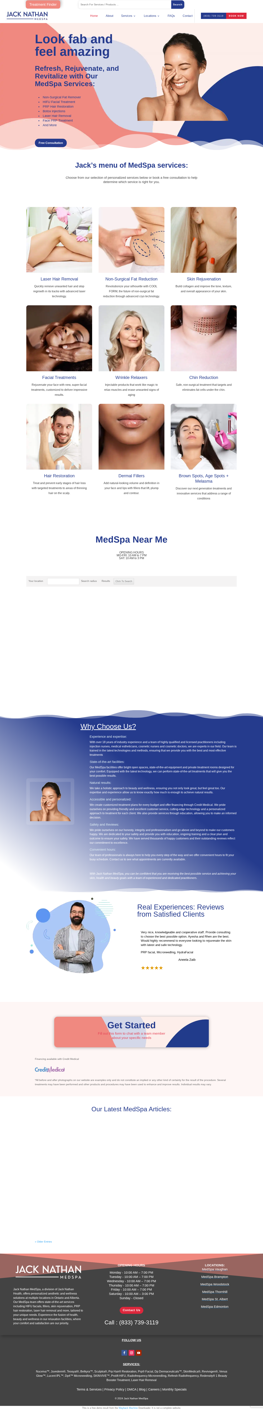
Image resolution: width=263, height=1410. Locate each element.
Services (126, 15)
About (109, 15)
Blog (142, 1389)
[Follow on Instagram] (131, 1353)
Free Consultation (51, 142)
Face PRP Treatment (58, 120)
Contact (188, 15)
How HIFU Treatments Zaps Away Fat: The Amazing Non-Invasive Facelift (131, 1135)
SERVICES (131, 1364)
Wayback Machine (128, 1408)
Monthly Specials (174, 1389)
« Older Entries (43, 1241)
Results (106, 581)
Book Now (236, 16)
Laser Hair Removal (57, 116)
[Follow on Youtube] (139, 1353)
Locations (150, 15)
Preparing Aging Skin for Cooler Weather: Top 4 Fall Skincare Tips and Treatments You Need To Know (131, 1213)
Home (94, 15)
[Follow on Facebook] (124, 1353)
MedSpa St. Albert (215, 1299)
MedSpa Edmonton (214, 1306)
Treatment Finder (43, 4)
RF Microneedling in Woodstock (131, 1174)
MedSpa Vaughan (215, 1269)
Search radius (89, 581)
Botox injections (54, 111)
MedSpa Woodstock (214, 1284)
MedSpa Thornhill (214, 1292)
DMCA (131, 1389)
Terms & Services (89, 1389)
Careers (153, 1389)
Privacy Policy (114, 1389)
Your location (35, 581)
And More (50, 125)
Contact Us (131, 1310)
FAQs (171, 15)
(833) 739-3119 (214, 16)
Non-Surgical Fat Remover (62, 97)
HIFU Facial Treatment (59, 102)
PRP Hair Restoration (58, 106)
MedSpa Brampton (214, 1277)
